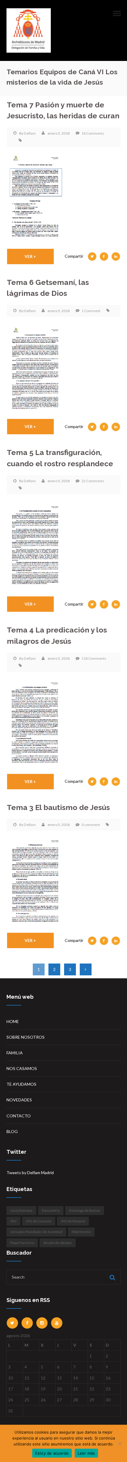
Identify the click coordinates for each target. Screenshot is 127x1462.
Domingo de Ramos (84, 1210)
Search (111, 1277)
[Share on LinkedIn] (115, 256)
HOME (12, 1021)
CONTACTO (18, 1115)
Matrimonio (81, 1231)
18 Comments (93, 133)
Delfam (30, 133)
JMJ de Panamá (73, 1221)
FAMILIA (14, 1052)
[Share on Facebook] (104, 256)
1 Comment (91, 311)
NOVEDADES (19, 1099)
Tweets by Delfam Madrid (30, 1172)
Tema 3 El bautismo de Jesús (58, 807)
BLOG (12, 1131)
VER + (30, 256)
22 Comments (93, 481)
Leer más (86, 1453)
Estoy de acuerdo (52, 1453)
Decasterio (51, 1210)
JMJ (13, 1221)
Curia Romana (21, 1210)
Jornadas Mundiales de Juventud (36, 1231)
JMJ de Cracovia (38, 1221)
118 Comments (94, 658)
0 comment (91, 824)
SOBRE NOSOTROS (25, 1037)
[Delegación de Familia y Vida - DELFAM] (28, 30)
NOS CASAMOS (21, 1068)
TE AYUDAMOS (21, 1084)
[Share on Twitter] (92, 256)
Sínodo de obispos (57, 1242)
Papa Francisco (22, 1242)
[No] (120, 1443)
